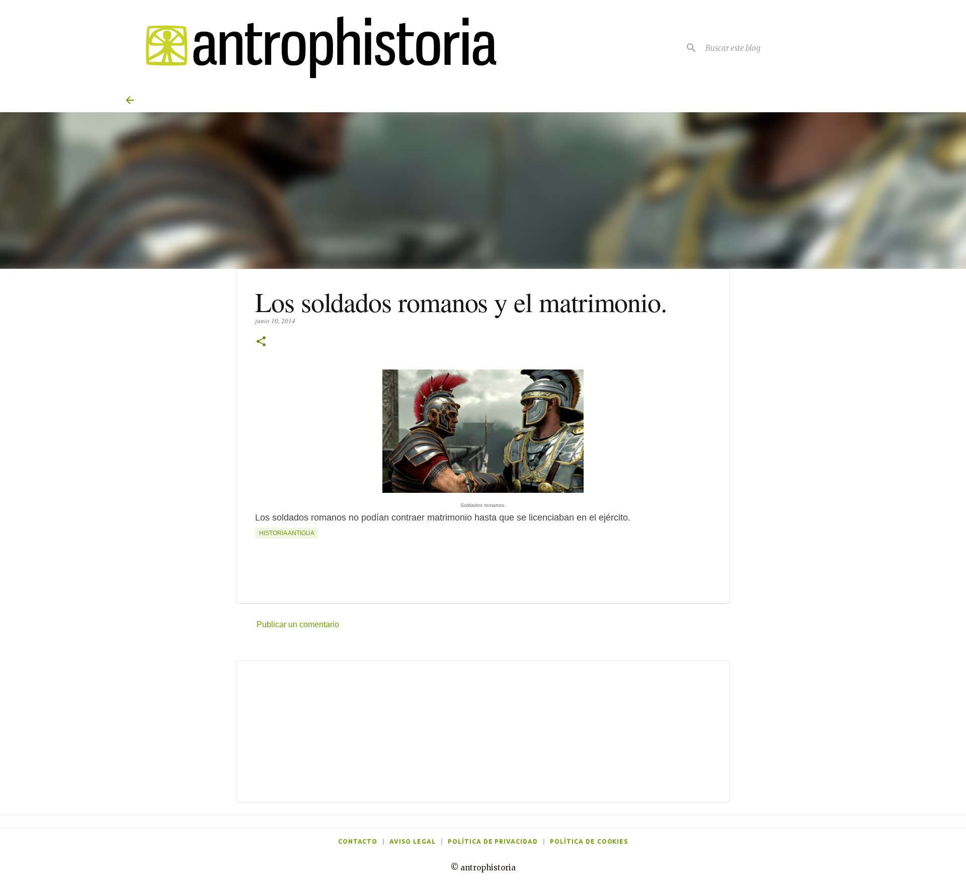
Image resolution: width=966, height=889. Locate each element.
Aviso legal (412, 841)
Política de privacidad (493, 841)
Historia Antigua (286, 533)
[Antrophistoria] (315, 47)
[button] (261, 342)
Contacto (358, 841)
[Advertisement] (483, 731)
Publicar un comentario (298, 624)
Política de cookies (589, 841)
